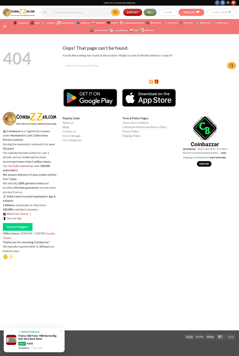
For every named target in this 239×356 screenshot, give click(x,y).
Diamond (85, 23)
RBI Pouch (149, 30)
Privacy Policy (130, 131)
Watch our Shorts (17, 213)
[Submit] (115, 12)
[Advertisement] (119, 296)
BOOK (114, 23)
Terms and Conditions (135, 122)
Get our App (14, 218)
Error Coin (188, 23)
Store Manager (72, 135)
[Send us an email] (228, 2)
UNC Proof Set (101, 30)
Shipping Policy (131, 135)
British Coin (205, 23)
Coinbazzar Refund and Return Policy (144, 127)
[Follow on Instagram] (222, 2)
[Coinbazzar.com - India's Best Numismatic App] (19, 12)
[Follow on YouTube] (233, 2)
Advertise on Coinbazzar (77, 161)
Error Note (172, 23)
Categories (23, 23)
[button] (168, 12)
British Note (222, 23)
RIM (136, 30)
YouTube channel (18, 166)
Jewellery (50, 23)
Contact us (69, 131)
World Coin (155, 23)
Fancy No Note (121, 30)
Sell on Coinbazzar (73, 156)
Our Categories (72, 140)
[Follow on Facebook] (217, 2)
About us (68, 122)
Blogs (66, 127)
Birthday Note (67, 23)
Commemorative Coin (134, 23)
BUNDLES (100, 23)
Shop (37, 23)
